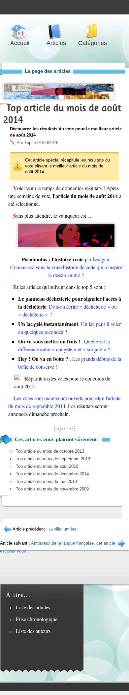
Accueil (19, 31)
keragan (101, 259)
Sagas (60, 429)
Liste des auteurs (33, 630)
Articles (56, 31)
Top (27, 142)
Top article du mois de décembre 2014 (52, 473)
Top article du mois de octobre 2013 (50, 451)
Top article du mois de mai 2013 (46, 481)
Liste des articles (33, 607)
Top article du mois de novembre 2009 (52, 489)
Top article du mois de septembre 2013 (53, 458)
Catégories (92, 31)
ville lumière (63, 529)
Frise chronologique (36, 619)
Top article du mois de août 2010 (47, 466)
